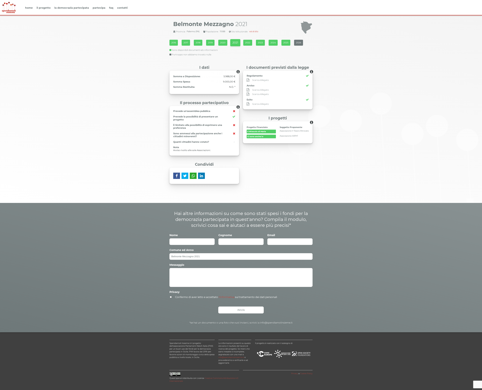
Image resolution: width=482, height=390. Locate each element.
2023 (260, 42)
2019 (210, 42)
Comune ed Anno (181, 250)
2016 (173, 42)
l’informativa (226, 297)
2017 (186, 42)
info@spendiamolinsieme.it (231, 357)
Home (29, 8)
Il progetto (44, 8)
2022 (247, 42)
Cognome (225, 235)
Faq (111, 8)
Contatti (122, 8)
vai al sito (253, 31)
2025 (285, 42)
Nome (173, 235)
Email (271, 235)
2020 (222, 42)
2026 (298, 42)
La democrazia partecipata (71, 8)
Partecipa (99, 8)
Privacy (174, 292)
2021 (235, 42)
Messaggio (176, 265)
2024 (273, 42)
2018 (198, 42)
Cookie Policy (306, 373)
